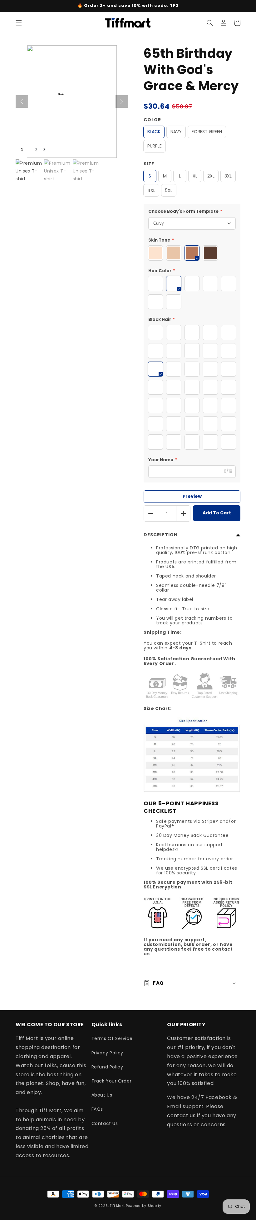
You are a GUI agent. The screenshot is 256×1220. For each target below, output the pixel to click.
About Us (101, 1095)
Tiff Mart (117, 1205)
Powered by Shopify (143, 1205)
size (149, 164)
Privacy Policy (107, 1053)
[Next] (122, 101)
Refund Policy (107, 1067)
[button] (19, 23)
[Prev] (22, 101)
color (152, 120)
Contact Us (104, 1123)
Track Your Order (111, 1081)
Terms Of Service (112, 1038)
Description (161, 535)
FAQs (97, 1109)
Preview (192, 496)
